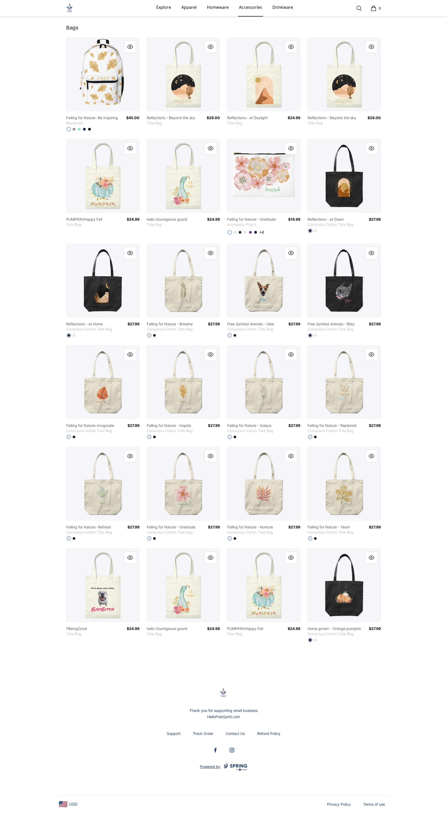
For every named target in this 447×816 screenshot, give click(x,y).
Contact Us (235, 733)
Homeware (218, 7)
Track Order (203, 733)
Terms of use (374, 804)
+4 (261, 232)
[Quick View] (130, 47)
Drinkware (282, 7)
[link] (102, 74)
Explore (163, 7)
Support (174, 733)
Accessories (250, 7)
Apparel (189, 7)
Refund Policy (268, 733)
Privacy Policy (339, 804)
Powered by (210, 766)
